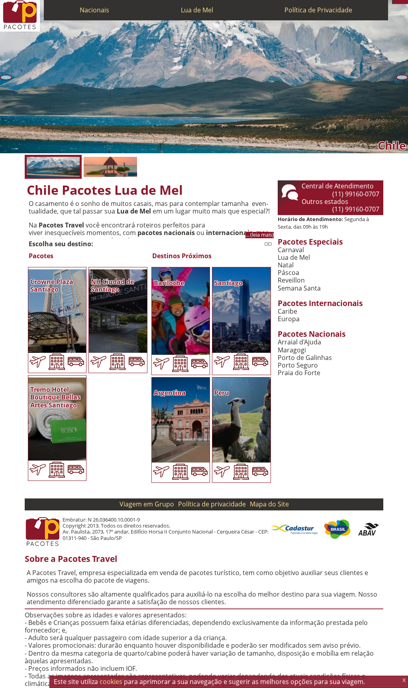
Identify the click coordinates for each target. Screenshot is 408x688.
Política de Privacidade (318, 10)
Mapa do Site (269, 504)
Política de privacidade (212, 504)
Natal (286, 265)
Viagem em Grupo (147, 504)
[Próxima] (402, 77)
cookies (111, 681)
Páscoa (288, 273)
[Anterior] (6, 77)
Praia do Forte (299, 373)
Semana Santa (299, 288)
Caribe (287, 311)
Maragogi (292, 350)
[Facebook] (406, 2)
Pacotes (41, 256)
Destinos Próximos (182, 256)
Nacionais (94, 10)
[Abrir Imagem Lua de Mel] (110, 167)
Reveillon (291, 280)
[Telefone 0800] (394, 2)
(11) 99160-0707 (355, 194)
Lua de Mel (197, 10)
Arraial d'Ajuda (299, 342)
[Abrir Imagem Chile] (53, 167)
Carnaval (291, 250)
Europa (289, 319)
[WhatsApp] (398, 2)
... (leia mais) (259, 235)
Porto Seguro (298, 365)
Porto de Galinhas (305, 358)
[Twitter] (402, 2)
